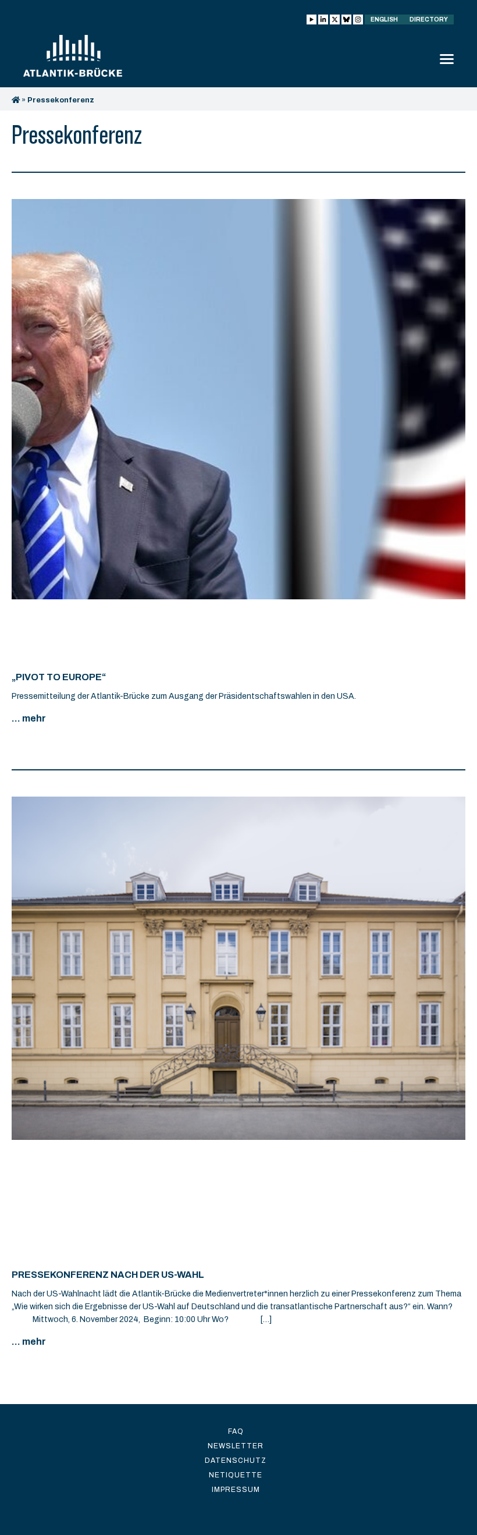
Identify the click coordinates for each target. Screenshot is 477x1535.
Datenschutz (235, 1460)
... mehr (29, 718)
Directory (429, 19)
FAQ (236, 1431)
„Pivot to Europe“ (59, 677)
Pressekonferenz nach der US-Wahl (108, 1275)
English (384, 19)
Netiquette (235, 1475)
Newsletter (236, 1446)
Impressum (236, 1490)
